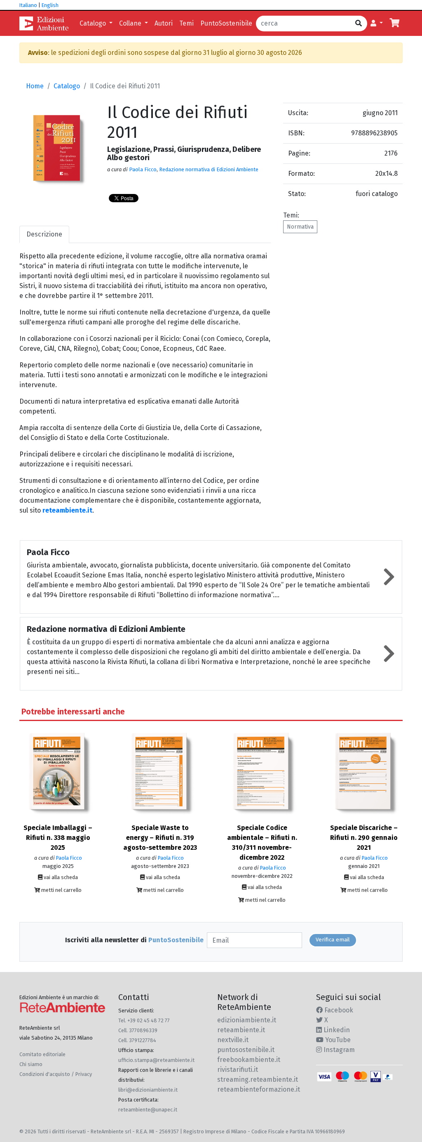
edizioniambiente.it (246, 1020)
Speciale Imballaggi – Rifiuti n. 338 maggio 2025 (57, 837)
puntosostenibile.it (245, 1050)
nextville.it (233, 1040)
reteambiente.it (67, 510)
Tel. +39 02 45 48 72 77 (144, 1020)
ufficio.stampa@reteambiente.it (156, 1060)
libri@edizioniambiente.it (148, 1090)
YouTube (337, 1040)
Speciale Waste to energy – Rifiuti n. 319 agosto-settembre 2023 (160, 837)
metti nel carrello (61, 890)
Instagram (338, 1050)
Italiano (28, 5)
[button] (376, 23)
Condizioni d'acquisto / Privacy (55, 1074)
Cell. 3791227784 (137, 1040)
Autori (164, 23)
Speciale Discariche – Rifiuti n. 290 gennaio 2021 (364, 837)
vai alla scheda (60, 877)
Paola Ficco (143, 169)
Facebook (338, 1010)
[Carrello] (394, 23)
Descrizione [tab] (44, 234)
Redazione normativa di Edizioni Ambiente (208, 169)
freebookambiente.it (248, 1060)
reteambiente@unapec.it (147, 1110)
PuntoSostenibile (226, 23)
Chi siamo (30, 1064)
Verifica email (333, 939)
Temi (186, 23)
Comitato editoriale (42, 1054)
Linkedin (336, 1030)
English (50, 5)
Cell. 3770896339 (137, 1030)
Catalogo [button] (94, 23)
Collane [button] (131, 23)
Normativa (300, 226)
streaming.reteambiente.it (257, 1079)
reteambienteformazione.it (258, 1089)
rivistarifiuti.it (237, 1069)
